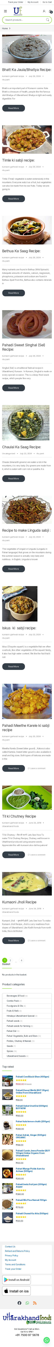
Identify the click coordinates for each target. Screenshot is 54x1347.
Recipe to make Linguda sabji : (26, 530)
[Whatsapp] (46, 1340)
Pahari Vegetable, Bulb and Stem (22, 1036)
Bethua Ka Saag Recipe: (21, 251)
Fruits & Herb (13, 1011)
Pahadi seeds (13, 1021)
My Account (10, 1260)
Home (5, 28)
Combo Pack (13, 1001)
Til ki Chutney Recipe (19, 816)
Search (47, 20)
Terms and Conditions (15, 1264)
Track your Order (13, 1269)
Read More (13, 108)
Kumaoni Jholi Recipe (19, 902)
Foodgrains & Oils (15, 1006)
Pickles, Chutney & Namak (19, 1041)
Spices (10, 1051)
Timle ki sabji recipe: (18, 160)
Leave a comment (37, 768)
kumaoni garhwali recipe (13, 76)
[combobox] (22, 20)
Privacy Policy (11, 1255)
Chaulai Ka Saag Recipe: (21, 447)
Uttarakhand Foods (10, 826)
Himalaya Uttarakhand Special (20, 1016)
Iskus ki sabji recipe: (19, 628)
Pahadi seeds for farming (18, 1026)
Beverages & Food (15, 996)
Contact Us (10, 1246)
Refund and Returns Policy (17, 1251)
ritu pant (6, 79)
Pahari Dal (11, 1031)
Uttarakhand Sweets (16, 1056)
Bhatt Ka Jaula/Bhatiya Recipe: (26, 69)
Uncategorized (8, 453)
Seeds (10, 1046)
